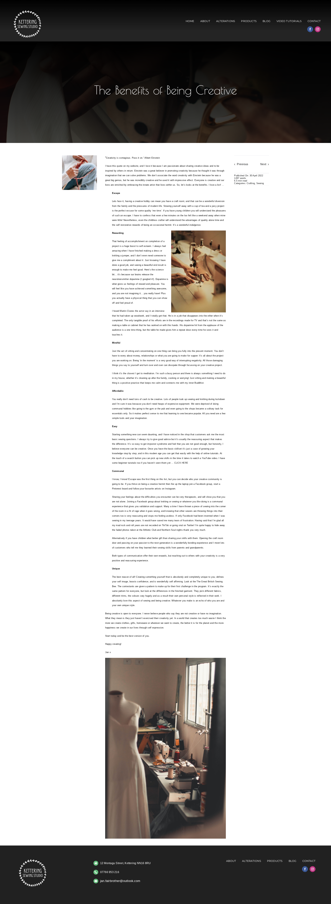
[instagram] (318, 29)
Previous (242, 164)
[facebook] (310, 29)
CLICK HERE (181, 463)
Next (263, 164)
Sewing (260, 183)
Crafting (251, 183)
